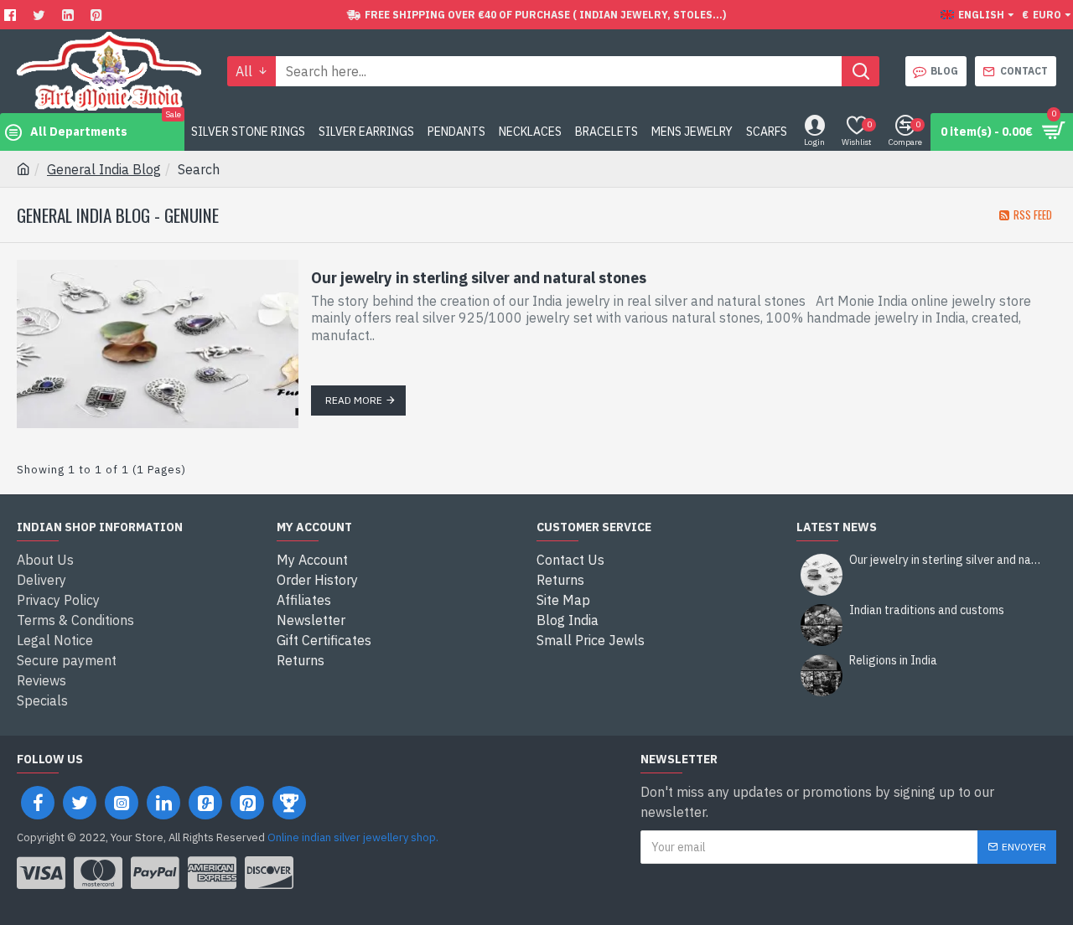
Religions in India (893, 660)
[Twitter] (41, 14)
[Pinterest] (98, 14)
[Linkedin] (70, 14)
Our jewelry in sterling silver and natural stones (478, 277)
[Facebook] (12, 14)
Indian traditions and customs (926, 610)
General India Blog (104, 169)
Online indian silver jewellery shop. (352, 837)
